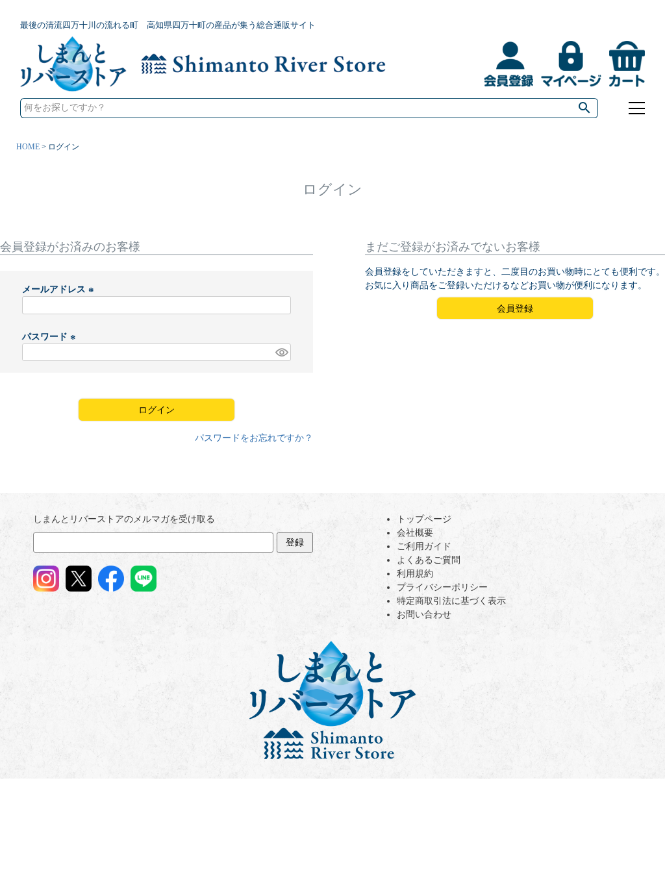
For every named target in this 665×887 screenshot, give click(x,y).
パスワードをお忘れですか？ (254, 438)
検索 (585, 108)
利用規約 (415, 574)
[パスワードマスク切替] (281, 352)
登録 (295, 542)
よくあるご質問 (428, 560)
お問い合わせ (424, 614)
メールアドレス (59, 289)
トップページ (424, 519)
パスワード (50, 337)
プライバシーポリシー (442, 587)
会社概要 (415, 533)
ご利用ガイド (424, 546)
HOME (28, 146)
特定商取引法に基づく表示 (451, 601)
